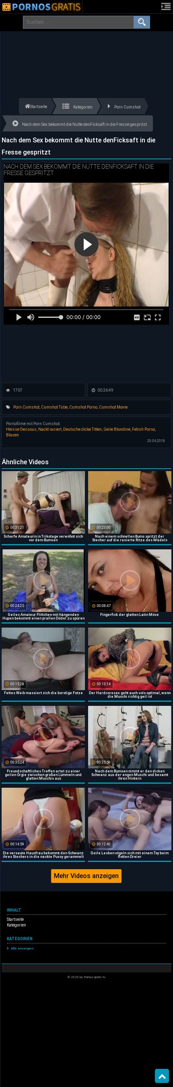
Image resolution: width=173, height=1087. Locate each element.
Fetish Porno (143, 429)
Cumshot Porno (83, 407)
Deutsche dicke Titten (82, 429)
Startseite (15, 919)
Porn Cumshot (26, 407)
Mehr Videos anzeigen (86, 876)
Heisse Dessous (21, 429)
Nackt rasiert (50, 429)
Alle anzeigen (22, 948)
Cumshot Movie (113, 407)
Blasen (12, 435)
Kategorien (16, 925)
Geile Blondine (116, 429)
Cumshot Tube (54, 407)
